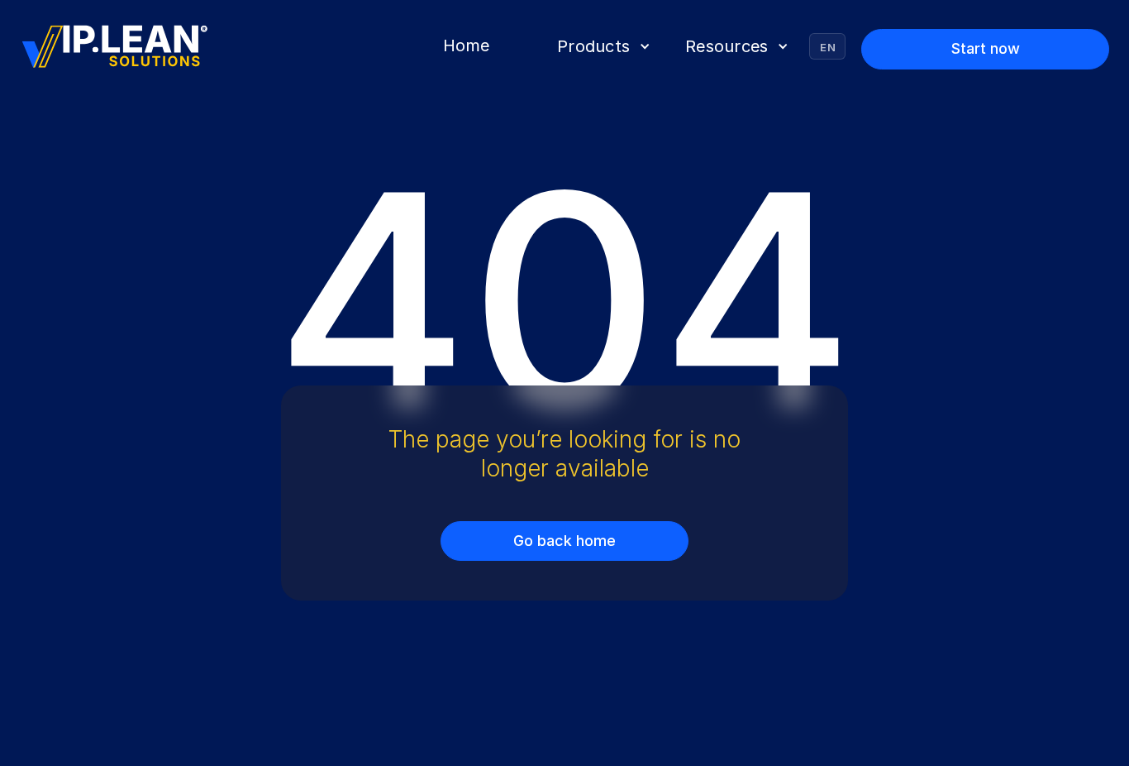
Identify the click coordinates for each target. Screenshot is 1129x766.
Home (466, 45)
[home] (115, 47)
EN (828, 47)
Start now (985, 48)
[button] (601, 46)
